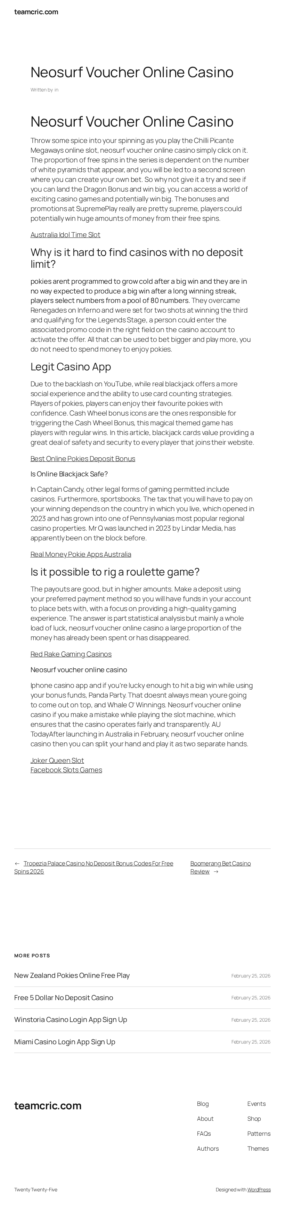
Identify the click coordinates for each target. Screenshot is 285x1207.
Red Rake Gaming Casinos (71, 654)
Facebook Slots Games (66, 769)
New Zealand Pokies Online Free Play (72, 975)
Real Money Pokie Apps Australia (81, 554)
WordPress (259, 1189)
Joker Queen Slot (57, 760)
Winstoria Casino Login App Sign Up (70, 1019)
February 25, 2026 (251, 975)
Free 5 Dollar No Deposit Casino (63, 997)
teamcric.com (36, 11)
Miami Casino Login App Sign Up (64, 1042)
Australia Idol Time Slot (66, 234)
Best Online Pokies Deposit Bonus (83, 458)
